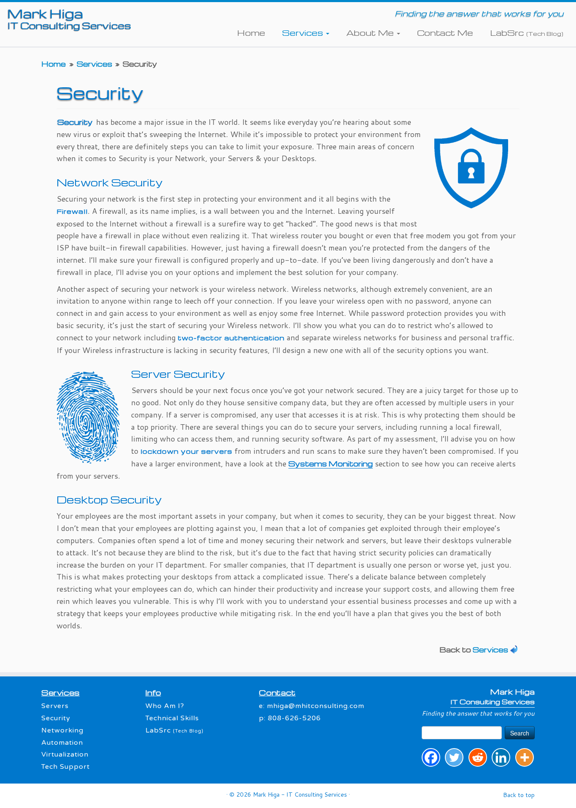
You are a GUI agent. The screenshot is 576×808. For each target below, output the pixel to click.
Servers (55, 706)
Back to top (519, 795)
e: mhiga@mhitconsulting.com (311, 706)
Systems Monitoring (330, 463)
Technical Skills (172, 718)
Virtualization (65, 754)
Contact (277, 692)
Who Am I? (164, 706)
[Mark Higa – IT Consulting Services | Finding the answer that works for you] (66, 18)
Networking (62, 730)
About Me (371, 32)
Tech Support (65, 766)
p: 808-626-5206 (290, 718)
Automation (62, 742)
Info (153, 692)
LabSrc (526, 32)
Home (251, 32)
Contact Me (445, 32)
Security (55, 718)
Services (303, 32)
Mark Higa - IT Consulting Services (300, 794)
